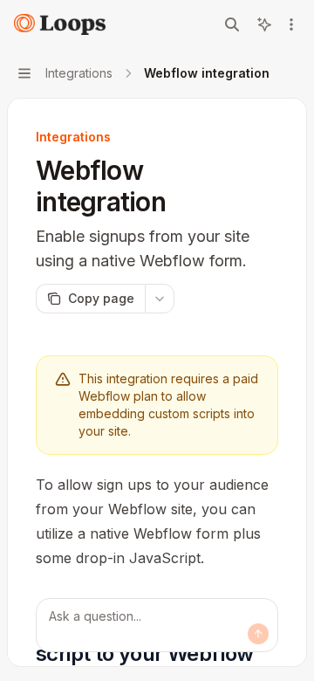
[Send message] (258, 633)
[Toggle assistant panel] (264, 24)
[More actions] (291, 24)
